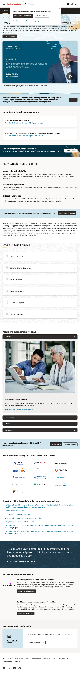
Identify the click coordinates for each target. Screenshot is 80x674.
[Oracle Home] (14, 3)
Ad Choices (47, 658)
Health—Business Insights (14, 511)
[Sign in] (72, 3)
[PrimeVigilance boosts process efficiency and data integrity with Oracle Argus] (40, 463)
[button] (3, 3)
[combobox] (44, 3)
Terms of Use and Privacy (22, 658)
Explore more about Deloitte (25, 613)
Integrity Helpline (7, 661)
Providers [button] (8, 336)
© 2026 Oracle (6, 658)
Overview (5, 10)
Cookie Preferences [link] (36, 658)
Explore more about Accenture (26, 591)
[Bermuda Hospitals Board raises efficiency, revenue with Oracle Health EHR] (18, 477)
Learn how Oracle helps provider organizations (19, 409)
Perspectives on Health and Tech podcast (19, 522)
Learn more (73, 100)
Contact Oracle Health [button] (9, 36)
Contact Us (17, 661)
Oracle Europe (6, 17)
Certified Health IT (56, 444)
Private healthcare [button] (11, 417)
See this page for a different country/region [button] (27, 21)
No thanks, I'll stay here (42, 15)
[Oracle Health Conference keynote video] (40, 62)
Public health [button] (9, 424)
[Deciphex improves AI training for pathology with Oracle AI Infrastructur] (61, 470)
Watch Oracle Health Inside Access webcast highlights (24, 518)
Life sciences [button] (9, 430)
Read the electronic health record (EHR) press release (24, 123)
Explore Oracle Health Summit (67, 213)
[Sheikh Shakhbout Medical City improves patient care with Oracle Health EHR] (61, 463)
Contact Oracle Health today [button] (36, 642)
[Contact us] (76, 3)
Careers (54, 658)
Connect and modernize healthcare (17, 514)
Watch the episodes (71, 150)
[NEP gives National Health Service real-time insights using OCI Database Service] (40, 477)
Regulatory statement (70, 444)
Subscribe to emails (63, 658)
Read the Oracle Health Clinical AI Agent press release (24, 136)
